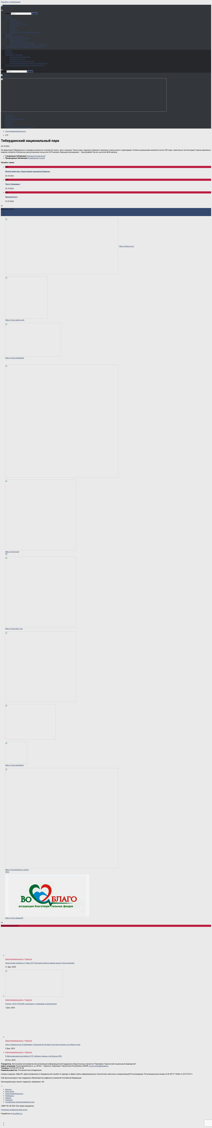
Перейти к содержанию (11, 2)
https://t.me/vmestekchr (14, 358)
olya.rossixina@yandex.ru (98, 1066)
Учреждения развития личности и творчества (28, 45)
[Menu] (2, 10)
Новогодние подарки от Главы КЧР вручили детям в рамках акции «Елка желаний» (40, 963)
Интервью (14, 26)
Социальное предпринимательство (24, 32)
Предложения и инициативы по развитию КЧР (24, 47)
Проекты (13, 30)
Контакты (9, 34)
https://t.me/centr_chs (14, 629)
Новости (28, 959)
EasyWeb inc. (17, 1114)
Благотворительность (19, 24)
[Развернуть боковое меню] (2, 205)
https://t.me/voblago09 (14, 918)
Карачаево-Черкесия (14, 36)
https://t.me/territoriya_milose (17, 870)
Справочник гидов (17, 41)
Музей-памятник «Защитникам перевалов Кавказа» (27, 171)
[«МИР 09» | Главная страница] (6, 6)
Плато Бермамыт (12, 184)
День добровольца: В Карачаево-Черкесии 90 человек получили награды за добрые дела (42, 1045)
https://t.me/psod (12, 552)
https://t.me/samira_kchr (14, 320)
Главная (8, 18)
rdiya (7, 872)
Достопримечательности (20, 38)
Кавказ (13, 28)
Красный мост (11, 197)
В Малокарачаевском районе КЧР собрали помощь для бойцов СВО (33, 1056)
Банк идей (14, 22)
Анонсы (13, 20)
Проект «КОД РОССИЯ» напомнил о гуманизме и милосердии (31, 1004)
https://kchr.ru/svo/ (126, 246)
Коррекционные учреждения (22, 43)
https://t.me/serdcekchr (14, 765)
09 (6, 554)
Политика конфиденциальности (14, 1110)
